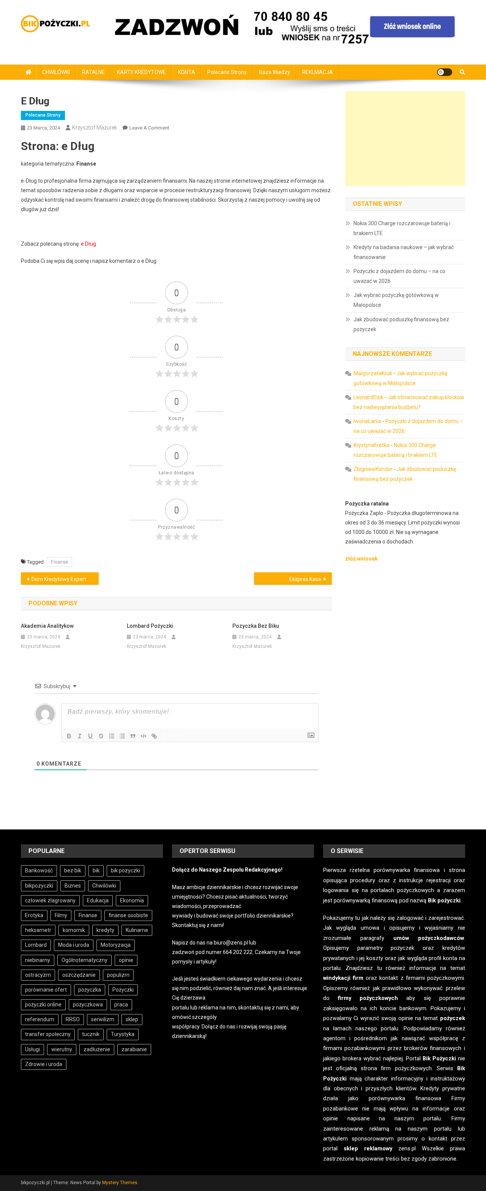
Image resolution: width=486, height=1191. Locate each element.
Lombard (36, 945)
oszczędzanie (79, 975)
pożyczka (89, 990)
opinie (126, 960)
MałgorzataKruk (372, 373)
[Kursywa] (79, 736)
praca (121, 1004)
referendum (39, 1019)
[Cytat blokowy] (133, 736)
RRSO (73, 1019)
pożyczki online (43, 1004)
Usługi (32, 1049)
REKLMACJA (317, 72)
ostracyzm (38, 975)
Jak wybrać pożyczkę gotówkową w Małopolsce (396, 300)
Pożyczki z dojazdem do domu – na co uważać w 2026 (399, 276)
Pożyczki (123, 990)
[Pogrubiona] (69, 736)
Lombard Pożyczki (150, 626)
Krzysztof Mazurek (94, 128)
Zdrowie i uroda (43, 1064)
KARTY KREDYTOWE (141, 72)
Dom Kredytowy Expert (59, 579)
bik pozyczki (125, 870)
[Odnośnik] (154, 736)
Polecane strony (227, 72)
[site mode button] (444, 72)
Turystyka (122, 1034)
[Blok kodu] (143, 736)
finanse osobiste (128, 915)
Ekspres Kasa (305, 579)
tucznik (90, 1034)
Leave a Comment (149, 128)
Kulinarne (137, 930)
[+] (174, 735)
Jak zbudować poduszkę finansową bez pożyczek (401, 324)
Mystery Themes (119, 1182)
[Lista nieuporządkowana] (122, 736)
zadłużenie (97, 1049)
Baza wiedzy (274, 72)
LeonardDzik (368, 397)
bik (96, 870)
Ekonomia (132, 900)
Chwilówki (104, 886)
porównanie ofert (46, 990)
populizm (118, 975)
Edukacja (98, 900)
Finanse (59, 562)
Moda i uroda (73, 945)
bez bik (72, 870)
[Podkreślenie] (90, 736)
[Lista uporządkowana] (111, 736)
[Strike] (101, 736)
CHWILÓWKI (56, 72)
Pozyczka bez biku (255, 626)
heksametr (38, 930)
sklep (132, 1019)
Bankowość (39, 870)
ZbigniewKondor (373, 469)
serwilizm (102, 1019)
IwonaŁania (367, 421)
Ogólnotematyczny (84, 960)
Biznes (73, 886)
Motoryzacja (116, 945)
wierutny (61, 1049)
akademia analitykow (47, 626)
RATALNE (93, 72)
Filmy (61, 915)
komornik (74, 930)
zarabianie (134, 1049)
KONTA (186, 72)
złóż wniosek (361, 559)
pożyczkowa (88, 1004)
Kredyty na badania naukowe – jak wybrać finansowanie (403, 252)
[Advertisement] (405, 138)
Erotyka (34, 915)
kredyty (105, 930)
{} (164, 735)
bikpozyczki (39, 886)
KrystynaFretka (371, 445)
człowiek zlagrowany (50, 900)
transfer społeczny (48, 1034)
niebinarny (37, 960)
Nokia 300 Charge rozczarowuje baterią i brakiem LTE (401, 228)
